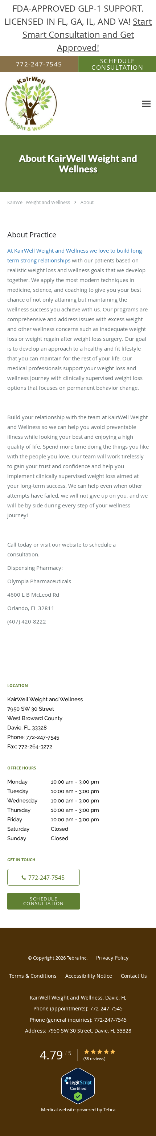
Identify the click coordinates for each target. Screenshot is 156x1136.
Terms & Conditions (33, 975)
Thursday (53, 810)
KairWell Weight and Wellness (38, 202)
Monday (53, 782)
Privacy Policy (112, 957)
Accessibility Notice (88, 975)
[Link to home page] (69, 104)
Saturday (37, 829)
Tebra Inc (76, 958)
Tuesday (53, 791)
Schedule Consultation (43, 901)
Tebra (109, 1109)
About (87, 202)
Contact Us (134, 975)
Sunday (37, 838)
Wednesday (53, 800)
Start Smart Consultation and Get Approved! (87, 34)
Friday (53, 819)
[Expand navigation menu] (146, 104)
